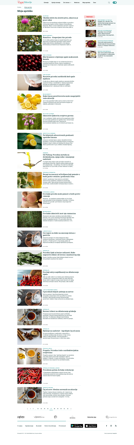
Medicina (76, 2)
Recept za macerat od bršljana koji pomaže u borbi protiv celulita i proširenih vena (61, 175)
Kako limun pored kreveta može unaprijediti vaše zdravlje (61, 97)
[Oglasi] (20, 417)
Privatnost (62, 426)
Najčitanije (89, 16)
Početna (19, 7)
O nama (19, 426)
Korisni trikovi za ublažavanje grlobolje (59, 311)
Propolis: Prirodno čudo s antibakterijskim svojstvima (60, 351)
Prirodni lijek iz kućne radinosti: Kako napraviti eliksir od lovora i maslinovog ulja (61, 253)
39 (57, 408)
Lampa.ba (115, 433)
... (35, 409)
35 (44, 408)
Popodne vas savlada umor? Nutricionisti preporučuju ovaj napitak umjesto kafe (106, 33)
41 (64, 408)
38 (54, 408)
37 (51, 408)
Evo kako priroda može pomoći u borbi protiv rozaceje (61, 195)
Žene (94, 2)
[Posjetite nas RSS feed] (116, 426)
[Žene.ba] (72, 417)
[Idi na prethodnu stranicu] (27, 409)
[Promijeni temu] (115, 2)
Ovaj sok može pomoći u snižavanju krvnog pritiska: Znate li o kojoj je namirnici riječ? (106, 44)
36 (47, 408)
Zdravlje (46, 2)
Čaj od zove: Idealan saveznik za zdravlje (60, 389)
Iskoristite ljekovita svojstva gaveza (58, 115)
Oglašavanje (29, 426)
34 (41, 408)
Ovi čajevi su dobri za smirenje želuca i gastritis (59, 234)
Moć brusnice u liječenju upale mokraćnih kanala (60, 58)
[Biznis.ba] (92, 417)
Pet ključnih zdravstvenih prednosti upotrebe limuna (58, 136)
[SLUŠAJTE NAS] (55, 417)
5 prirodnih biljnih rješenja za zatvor (58, 292)
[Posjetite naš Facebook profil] (106, 426)
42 (67, 408)
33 (37, 408)
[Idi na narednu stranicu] (70, 409)
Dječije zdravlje (56, 2)
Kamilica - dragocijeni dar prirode (57, 37)
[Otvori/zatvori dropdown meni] (70, 2)
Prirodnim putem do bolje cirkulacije (58, 370)
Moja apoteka (86, 2)
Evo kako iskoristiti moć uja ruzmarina (59, 213)
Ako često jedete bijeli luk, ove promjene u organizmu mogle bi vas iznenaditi (106, 54)
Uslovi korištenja (50, 426)
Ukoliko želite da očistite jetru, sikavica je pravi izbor (60, 19)
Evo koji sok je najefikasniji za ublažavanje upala (61, 273)
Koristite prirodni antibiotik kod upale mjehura (59, 77)
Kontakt (39, 426)
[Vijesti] (39, 417)
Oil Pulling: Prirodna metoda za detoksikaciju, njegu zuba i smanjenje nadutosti (58, 157)
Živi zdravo (66, 2)
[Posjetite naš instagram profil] (111, 426)
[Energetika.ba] (111, 417)
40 (61, 408)
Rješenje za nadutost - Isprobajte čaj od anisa (61, 331)
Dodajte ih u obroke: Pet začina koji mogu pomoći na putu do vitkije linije (106, 23)
